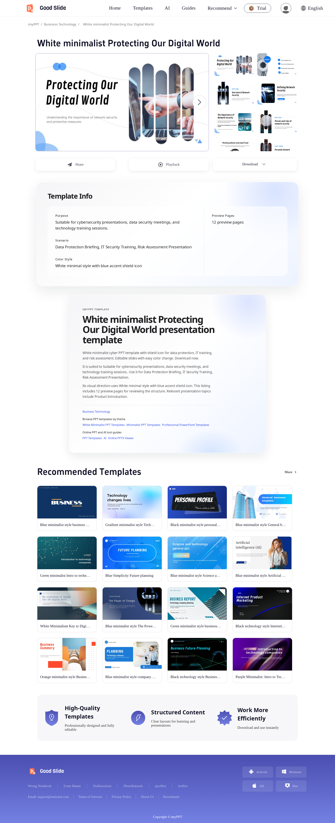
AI (105, 438)
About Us (147, 797)
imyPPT (33, 24)
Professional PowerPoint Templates (185, 425)
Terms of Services (90, 797)
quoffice (160, 786)
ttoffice (183, 786)
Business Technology (60, 24)
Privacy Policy (121, 797)
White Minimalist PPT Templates (104, 425)
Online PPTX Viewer (121, 438)
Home (115, 8)
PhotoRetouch (133, 786)
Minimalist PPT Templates (143, 425)
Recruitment (171, 797)
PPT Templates (92, 438)
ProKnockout (102, 786)
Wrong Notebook (39, 786)
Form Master (72, 786)
